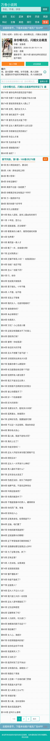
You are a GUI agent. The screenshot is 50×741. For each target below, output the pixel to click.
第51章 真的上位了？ (10, 441)
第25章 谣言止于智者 (10, 297)
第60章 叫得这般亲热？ (11, 491)
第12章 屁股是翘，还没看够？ (14, 225)
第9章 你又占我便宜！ (10, 209)
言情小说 (18, 34)
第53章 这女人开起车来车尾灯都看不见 (18, 452)
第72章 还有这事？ (9, 557)
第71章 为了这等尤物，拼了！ (14, 551)
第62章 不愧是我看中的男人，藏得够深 (18, 502)
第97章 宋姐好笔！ (9, 695)
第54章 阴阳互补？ (9, 457)
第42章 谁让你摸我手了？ (12, 391)
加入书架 (13, 63)
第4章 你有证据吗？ (9, 181)
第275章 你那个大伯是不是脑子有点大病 (18, 97)
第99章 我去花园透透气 (11, 706)
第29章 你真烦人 (8, 319)
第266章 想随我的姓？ (10, 147)
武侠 (21, 16)
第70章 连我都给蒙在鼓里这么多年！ (17, 546)
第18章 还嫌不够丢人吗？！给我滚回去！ (19, 258)
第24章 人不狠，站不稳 (11, 292)
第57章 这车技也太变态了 (12, 474)
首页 (4, 16)
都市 (29, 16)
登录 (45, 22)
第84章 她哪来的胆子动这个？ (14, 623)
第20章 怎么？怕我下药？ (12, 270)
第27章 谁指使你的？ (10, 308)
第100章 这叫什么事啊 (10, 712)
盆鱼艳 (22, 44)
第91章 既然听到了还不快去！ (14, 662)
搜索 (45, 9)
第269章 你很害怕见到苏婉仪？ (14, 131)
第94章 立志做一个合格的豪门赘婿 (16, 679)
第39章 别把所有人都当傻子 (13, 375)
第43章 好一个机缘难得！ (12, 397)
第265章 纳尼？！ (9, 153)
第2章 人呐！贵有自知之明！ (13, 170)
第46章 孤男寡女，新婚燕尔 (13, 413)
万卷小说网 (9, 4)
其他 (21, 22)
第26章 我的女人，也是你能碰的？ (16, 303)
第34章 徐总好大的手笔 (11, 347)
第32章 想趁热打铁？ (10, 336)
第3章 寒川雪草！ (8, 176)
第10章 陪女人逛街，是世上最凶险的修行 (19, 214)
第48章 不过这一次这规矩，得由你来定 (18, 424)
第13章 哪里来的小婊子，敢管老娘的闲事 (19, 231)
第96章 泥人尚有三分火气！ (13, 690)
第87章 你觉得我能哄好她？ (13, 640)
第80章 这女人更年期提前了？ (14, 601)
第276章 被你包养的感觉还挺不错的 (16, 92)
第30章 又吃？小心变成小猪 (13, 325)
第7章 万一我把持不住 (10, 198)
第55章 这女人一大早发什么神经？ (16, 463)
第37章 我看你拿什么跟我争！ (14, 363)
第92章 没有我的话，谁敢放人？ (15, 668)
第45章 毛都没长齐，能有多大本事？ (17, 408)
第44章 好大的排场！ (10, 402)
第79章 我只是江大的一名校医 (14, 596)
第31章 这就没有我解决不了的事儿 (16, 330)
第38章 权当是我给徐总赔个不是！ (16, 369)
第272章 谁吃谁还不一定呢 (12, 114)
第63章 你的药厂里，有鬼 (12, 507)
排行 (29, 22)
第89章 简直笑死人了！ (11, 651)
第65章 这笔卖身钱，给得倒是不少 (16, 518)
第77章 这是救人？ (9, 585)
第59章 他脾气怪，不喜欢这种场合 (16, 485)
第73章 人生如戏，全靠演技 (13, 562)
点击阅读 (37, 63)
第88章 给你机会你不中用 (12, 645)
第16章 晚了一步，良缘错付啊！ (15, 247)
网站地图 (25, 737)
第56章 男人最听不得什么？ (13, 469)
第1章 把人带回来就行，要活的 (14, 164)
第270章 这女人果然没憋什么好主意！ (17, 125)
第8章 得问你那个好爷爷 (11, 203)
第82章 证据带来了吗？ (11, 612)
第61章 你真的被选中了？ (12, 496)
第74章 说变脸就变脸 (10, 568)
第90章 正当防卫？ (9, 656)
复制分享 (44, 81)
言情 (13, 22)
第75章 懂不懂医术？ (10, 574)
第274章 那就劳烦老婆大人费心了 (15, 103)
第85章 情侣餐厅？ (9, 629)
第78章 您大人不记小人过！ (13, 590)
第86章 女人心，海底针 (11, 634)
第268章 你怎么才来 (9, 136)
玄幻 (13, 16)
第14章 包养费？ (8, 236)
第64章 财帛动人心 (9, 513)
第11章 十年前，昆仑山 (11, 220)
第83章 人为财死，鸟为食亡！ (14, 618)
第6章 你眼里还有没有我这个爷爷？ (16, 192)
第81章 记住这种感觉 (10, 607)
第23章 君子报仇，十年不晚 (13, 286)
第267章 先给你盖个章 (10, 142)
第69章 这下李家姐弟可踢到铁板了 (16, 540)
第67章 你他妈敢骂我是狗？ (13, 529)
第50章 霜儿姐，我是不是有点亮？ (16, 435)
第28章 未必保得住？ (10, 314)
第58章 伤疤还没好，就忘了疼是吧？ (17, 480)
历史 (37, 16)
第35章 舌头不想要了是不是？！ (15, 352)
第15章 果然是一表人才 (11, 242)
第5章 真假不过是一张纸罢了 (13, 187)
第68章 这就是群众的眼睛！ (13, 535)
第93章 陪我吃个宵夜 (10, 673)
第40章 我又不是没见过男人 (13, 380)
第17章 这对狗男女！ (10, 253)
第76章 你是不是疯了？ (11, 579)
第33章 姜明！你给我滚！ (12, 341)
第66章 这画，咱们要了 (11, 524)
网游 (45, 16)
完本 (37, 22)
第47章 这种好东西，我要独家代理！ (17, 419)
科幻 (4, 22)
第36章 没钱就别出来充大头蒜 (14, 358)
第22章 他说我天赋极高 (11, 281)
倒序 (45, 159)
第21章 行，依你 (8, 275)
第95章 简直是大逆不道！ (12, 684)
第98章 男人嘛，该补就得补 (13, 701)
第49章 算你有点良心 (10, 430)
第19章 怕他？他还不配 (11, 264)
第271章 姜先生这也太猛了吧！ (14, 120)
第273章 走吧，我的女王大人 (13, 109)
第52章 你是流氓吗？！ (11, 446)
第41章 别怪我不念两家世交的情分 (16, 386)
